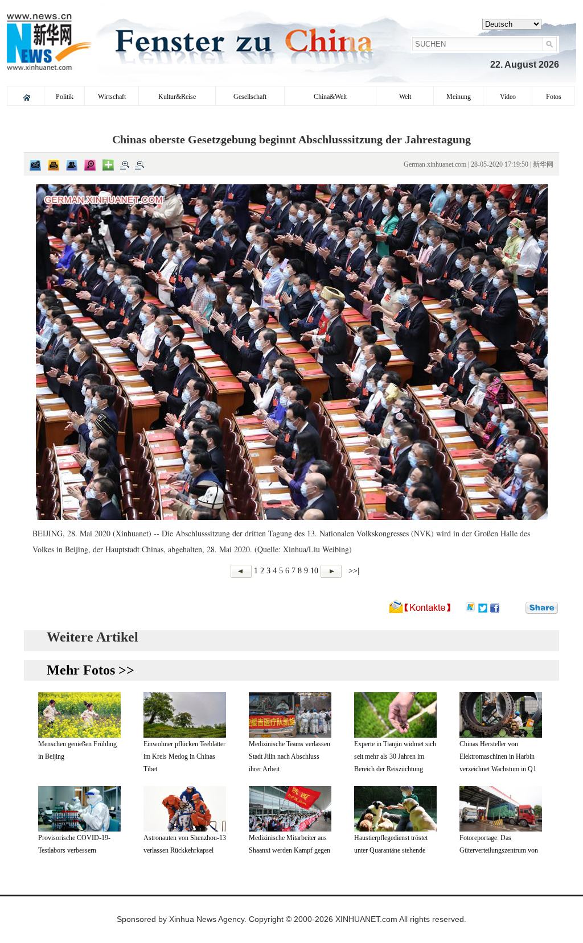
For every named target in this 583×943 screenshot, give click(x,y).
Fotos (553, 97)
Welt (405, 97)
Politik (64, 97)
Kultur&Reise (177, 97)
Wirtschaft (112, 97)
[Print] (53, 165)
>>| (352, 570)
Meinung (458, 97)
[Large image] (90, 165)
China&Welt (330, 97)
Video (508, 97)
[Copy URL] (71, 165)
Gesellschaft (249, 97)
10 (314, 570)
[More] (108, 165)
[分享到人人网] (517, 607)
